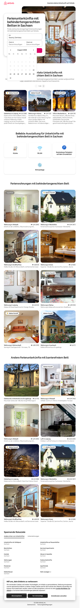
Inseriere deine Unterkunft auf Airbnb (60, 3)
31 (10, 78)
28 (26, 74)
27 (22, 74)
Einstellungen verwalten (59, 596)
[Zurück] (36, 86)
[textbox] (16, 44)
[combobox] (25, 37)
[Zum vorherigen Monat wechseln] (10, 50)
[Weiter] (43, 86)
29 (30, 74)
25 (14, 74)
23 (33, 70)
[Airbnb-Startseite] (9, 3)
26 (18, 74)
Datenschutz (31, 605)
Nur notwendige (37, 596)
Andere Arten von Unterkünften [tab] (14, 536)
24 (10, 74)
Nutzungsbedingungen (44, 605)
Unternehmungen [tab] (33, 536)
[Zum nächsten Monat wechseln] (33, 50)
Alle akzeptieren (16, 596)
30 (33, 74)
